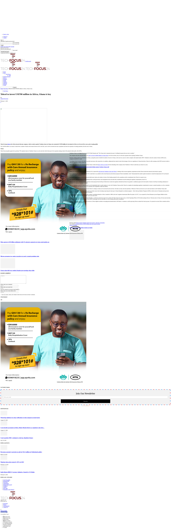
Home (4, 71)
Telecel (71, 209)
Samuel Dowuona (4, 98)
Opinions (5, 82)
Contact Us (5, 507)
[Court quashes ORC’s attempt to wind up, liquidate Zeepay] (4, 435)
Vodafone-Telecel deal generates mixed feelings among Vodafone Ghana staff (92, 167)
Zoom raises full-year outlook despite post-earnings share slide (17, 270)
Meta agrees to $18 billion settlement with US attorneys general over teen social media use (25, 242)
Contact (4, 37)
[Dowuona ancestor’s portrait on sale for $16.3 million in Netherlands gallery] (4, 449)
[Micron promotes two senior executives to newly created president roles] (8, 253)
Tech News (8, 74)
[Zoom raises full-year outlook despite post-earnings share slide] (8, 267)
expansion (72, 207)
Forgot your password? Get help (7, 46)
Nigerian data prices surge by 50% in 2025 (12, 462)
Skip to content (4, 510)
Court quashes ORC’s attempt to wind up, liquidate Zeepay (17, 438)
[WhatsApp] (17, 104)
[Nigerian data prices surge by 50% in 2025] (4, 459)
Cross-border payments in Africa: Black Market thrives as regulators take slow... (22, 427)
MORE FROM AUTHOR (86, 227)
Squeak (4, 81)
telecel (8, 144)
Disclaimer (5, 503)
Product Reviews (6, 76)
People (4, 85)
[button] (4, 512)
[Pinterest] (12, 104)
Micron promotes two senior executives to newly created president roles (20, 256)
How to (4, 77)
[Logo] (13, 69)
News (4, 73)
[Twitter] (7, 104)
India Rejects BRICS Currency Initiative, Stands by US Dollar (18, 472)
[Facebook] (3, 104)
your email (15, 50)
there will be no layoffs (103, 164)
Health (4, 80)
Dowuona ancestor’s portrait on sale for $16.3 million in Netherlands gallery (21, 452)
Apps (10, 75)
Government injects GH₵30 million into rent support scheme (87, 224)
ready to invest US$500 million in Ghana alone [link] (98, 155)
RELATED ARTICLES (75, 227)
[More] (22, 104)
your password (16, 43)
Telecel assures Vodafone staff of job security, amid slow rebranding (90, 222)
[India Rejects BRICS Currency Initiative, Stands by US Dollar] (4, 469)
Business (5, 79)
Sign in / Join (6, 34)
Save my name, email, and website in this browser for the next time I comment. (18, 294)
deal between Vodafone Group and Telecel (108, 171)
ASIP (71, 206)
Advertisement (6, 506)
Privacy (4, 504)
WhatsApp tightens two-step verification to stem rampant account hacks (20, 417)
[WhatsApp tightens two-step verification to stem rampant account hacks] (4, 415)
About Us (5, 36)
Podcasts (5, 83)
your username (16, 42)
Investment (72, 208)
